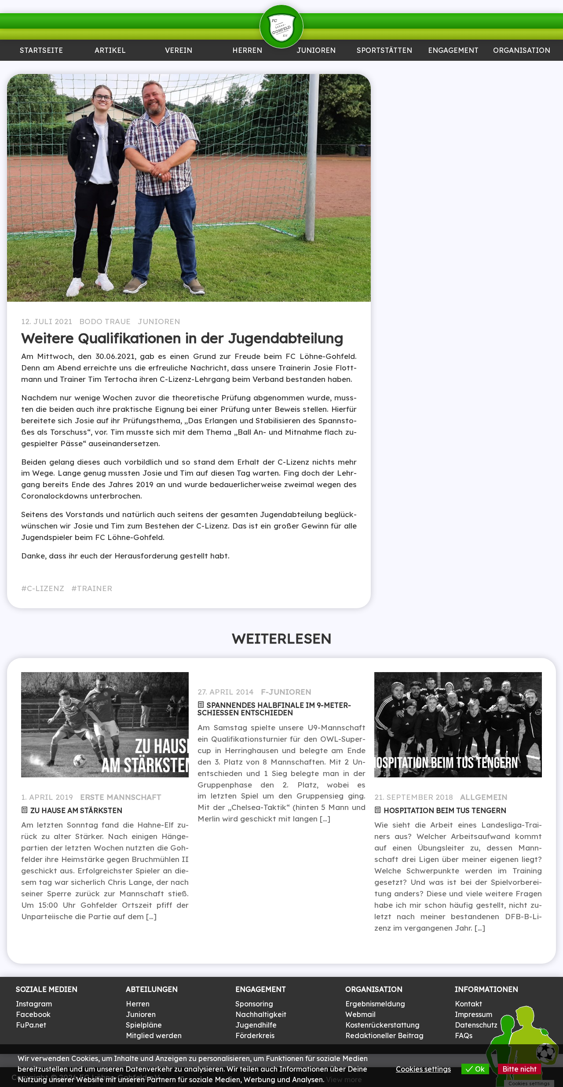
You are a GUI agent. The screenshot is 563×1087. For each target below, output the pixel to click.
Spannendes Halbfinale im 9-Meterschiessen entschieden (274, 709)
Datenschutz (476, 1024)
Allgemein (484, 797)
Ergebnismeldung (375, 1003)
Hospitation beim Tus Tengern (445, 810)
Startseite (41, 51)
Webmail (360, 1014)
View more (344, 1079)
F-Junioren (286, 691)
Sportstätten (384, 51)
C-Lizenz (45, 588)
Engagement (453, 51)
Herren (247, 51)
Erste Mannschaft (120, 797)
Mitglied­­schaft (178, 72)
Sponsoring (453, 68)
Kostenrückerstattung (382, 1024)
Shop (522, 68)
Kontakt (468, 1003)
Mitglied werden (154, 1035)
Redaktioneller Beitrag (384, 1035)
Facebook (33, 1014)
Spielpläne (144, 1024)
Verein (178, 51)
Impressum (473, 1014)
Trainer (94, 588)
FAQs (463, 1035)
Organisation (521, 51)
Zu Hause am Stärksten (76, 810)
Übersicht (247, 68)
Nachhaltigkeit (260, 1014)
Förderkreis (254, 1035)
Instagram (34, 1003)
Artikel (110, 51)
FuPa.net (31, 1024)
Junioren (110, 68)
